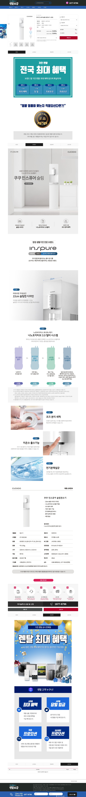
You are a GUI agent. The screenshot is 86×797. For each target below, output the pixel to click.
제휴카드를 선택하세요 (41, 37)
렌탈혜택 (52, 52)
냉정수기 (22, 7)
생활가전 (33, 7)
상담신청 (61, 609)
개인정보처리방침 (74, 781)
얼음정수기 (11, 7)
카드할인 (45, 7)
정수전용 (28, 7)
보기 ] (64, 796)
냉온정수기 (16, 7)
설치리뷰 (69, 52)
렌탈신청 (68, 37)
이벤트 (16, 52)
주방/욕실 (39, 7)
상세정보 (34, 52)
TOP (9, 23)
